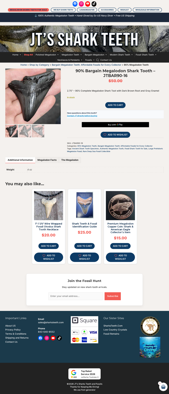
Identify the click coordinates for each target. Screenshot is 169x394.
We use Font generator (84, 390)
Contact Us (106, 60)
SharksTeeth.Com (113, 325)
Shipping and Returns (17, 337)
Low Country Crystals (115, 329)
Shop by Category (39, 65)
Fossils (88, 60)
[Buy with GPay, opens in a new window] (115, 124)
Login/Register (87, 10)
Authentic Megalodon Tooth (112, 149)
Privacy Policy (13, 329)
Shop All (28, 54)
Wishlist (124, 10)
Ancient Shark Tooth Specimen (85, 149)
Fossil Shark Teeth (145, 54)
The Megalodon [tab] (69, 160)
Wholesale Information (147, 10)
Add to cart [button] (48, 246)
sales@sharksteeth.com (51, 322)
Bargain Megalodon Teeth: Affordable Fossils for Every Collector (86, 65)
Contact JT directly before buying (82, 116)
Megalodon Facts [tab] (47, 160)
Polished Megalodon (46, 54)
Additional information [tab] (20, 160)
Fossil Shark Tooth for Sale (136, 149)
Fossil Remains (111, 333)
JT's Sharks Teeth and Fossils (88, 384)
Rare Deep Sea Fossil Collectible (96, 151)
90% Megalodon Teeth (87, 146)
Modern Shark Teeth (120, 54)
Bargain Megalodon (94, 54)
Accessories (107, 10)
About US (10, 325)
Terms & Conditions (15, 333)
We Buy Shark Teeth (63, 10)
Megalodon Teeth (70, 54)
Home (15, 54)
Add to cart (115, 105)
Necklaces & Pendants (68, 60)
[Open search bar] (97, 60)
